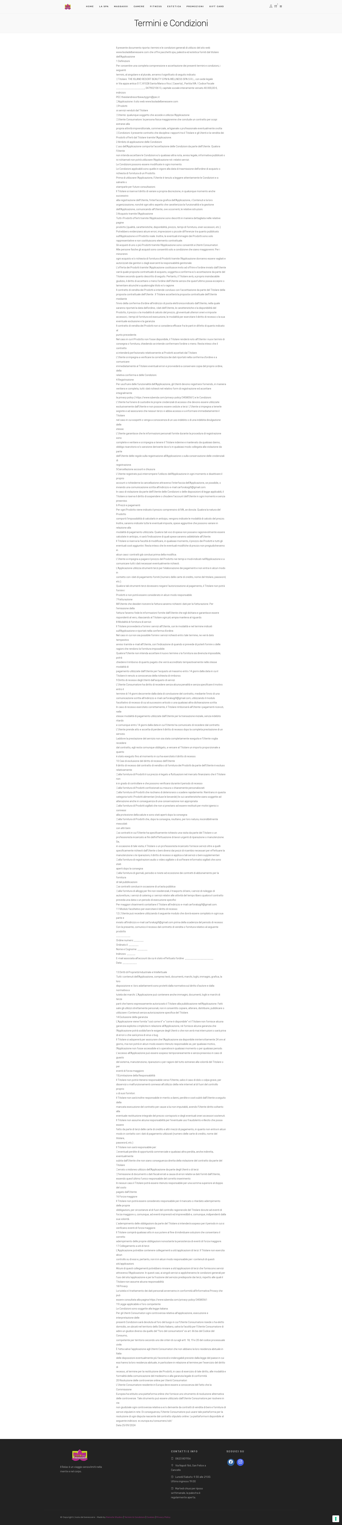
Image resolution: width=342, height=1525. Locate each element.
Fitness (156, 6)
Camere (139, 6)
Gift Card (216, 6)
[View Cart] (275, 6)
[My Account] (271, 6)
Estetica (174, 6)
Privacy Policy (163, 1517)
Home (90, 6)
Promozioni (195, 6)
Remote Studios (114, 1517)
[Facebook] (230, 1462)
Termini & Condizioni (135, 1517)
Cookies (151, 1517)
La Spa (104, 6)
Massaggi (121, 6)
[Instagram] (240, 1462)
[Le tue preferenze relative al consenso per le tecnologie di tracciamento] (335, 1518)
